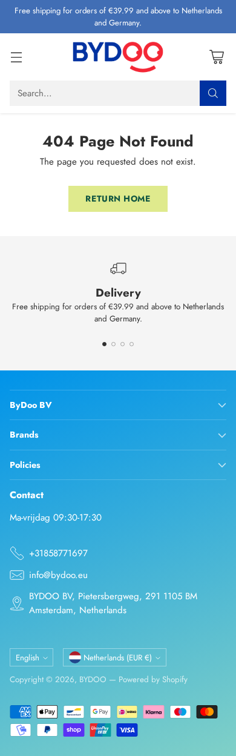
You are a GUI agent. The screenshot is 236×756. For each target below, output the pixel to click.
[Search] (213, 93)
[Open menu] (16, 57)
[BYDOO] (118, 57)
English (27, 657)
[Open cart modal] (216, 57)
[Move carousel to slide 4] (131, 344)
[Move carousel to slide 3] (122, 344)
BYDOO (93, 679)
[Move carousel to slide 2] (113, 344)
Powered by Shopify (153, 679)
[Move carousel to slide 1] (104, 344)
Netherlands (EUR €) (118, 657)
